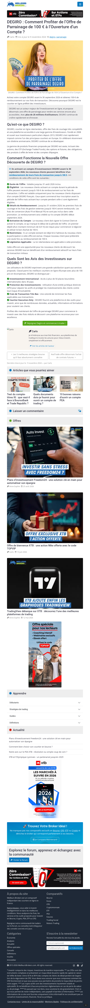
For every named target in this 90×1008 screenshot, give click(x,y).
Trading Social (52, 920)
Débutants (14, 702)
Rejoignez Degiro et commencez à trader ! (46, 323)
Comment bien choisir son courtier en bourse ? (31, 746)
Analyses (10, 941)
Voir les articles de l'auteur (43, 346)
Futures (50, 917)
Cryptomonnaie (53, 907)
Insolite (10, 957)
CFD (62, 830)
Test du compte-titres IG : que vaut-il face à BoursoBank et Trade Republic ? (18, 399)
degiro (52, 36)
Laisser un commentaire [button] (28, 411)
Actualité (10, 944)
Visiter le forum (20, 860)
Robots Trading (53, 923)
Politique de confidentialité (71, 1001)
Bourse (56, 830)
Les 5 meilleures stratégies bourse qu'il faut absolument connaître (29, 356)
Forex (49, 901)
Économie (11, 938)
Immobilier (11, 960)
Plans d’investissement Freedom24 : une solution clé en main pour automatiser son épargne (40, 740)
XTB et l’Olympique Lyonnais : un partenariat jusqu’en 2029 (36, 757)
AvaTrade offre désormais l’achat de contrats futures (66, 356)
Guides (13, 716)
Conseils (10, 950)
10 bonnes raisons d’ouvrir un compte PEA (70, 397)
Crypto (75, 830)
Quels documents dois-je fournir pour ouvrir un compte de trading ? (44, 399)
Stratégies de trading (19, 709)
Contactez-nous (13, 1001)
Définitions (14, 723)
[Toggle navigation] (80, 4)
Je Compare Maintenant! (46, 839)
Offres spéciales (13, 947)
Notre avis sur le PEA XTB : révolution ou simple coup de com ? (38, 751)
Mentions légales (52, 1001)
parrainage (61, 36)
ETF (66, 830)
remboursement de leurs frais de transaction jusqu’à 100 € (38, 175)
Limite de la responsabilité (33, 1001)
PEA (48, 914)
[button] (79, 411)
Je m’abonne (74, 948)
